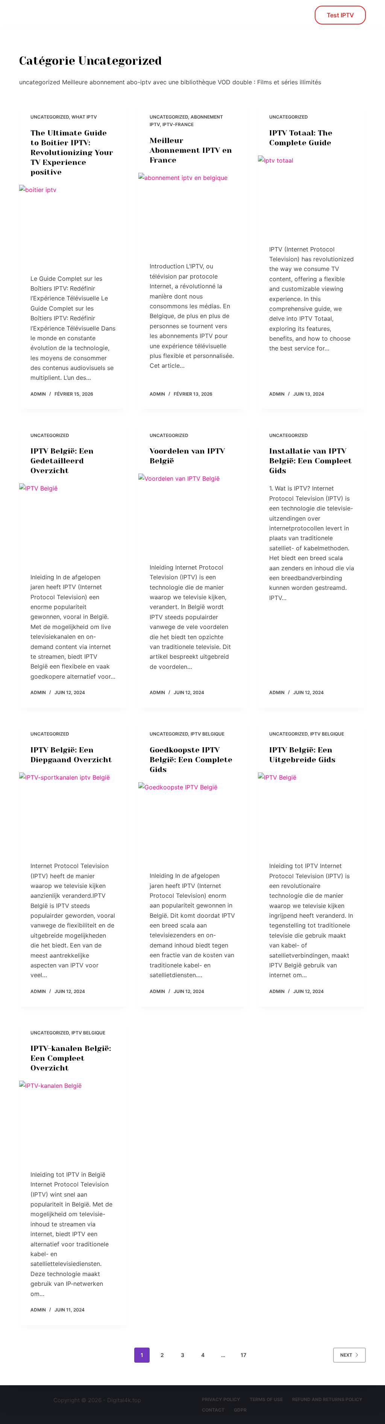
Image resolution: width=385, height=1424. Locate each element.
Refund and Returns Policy (327, 1399)
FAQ (304, 15)
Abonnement (128, 15)
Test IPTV (340, 15)
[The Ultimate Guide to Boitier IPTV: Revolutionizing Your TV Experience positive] (73, 225)
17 (243, 1355)
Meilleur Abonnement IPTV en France (191, 150)
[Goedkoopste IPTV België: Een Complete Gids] (192, 822)
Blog (81, 15)
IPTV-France (178, 124)
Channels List (188, 15)
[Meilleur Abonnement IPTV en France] (192, 213)
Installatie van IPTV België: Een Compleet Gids (310, 461)
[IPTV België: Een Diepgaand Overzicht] (73, 812)
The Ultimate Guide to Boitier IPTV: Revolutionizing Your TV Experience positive (71, 153)
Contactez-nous (253, 15)
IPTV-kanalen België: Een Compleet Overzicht (70, 1058)
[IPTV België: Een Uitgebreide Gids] (312, 812)
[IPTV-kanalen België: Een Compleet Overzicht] (73, 1121)
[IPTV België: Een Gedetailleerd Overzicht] (73, 523)
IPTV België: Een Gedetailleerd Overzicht (62, 461)
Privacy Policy (221, 1399)
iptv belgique (207, 734)
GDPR (240, 1410)
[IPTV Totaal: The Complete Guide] (312, 195)
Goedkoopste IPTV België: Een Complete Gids (191, 760)
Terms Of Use (266, 1399)
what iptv (84, 117)
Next (346, 1355)
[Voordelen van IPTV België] (192, 514)
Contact (213, 1410)
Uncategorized (49, 117)
